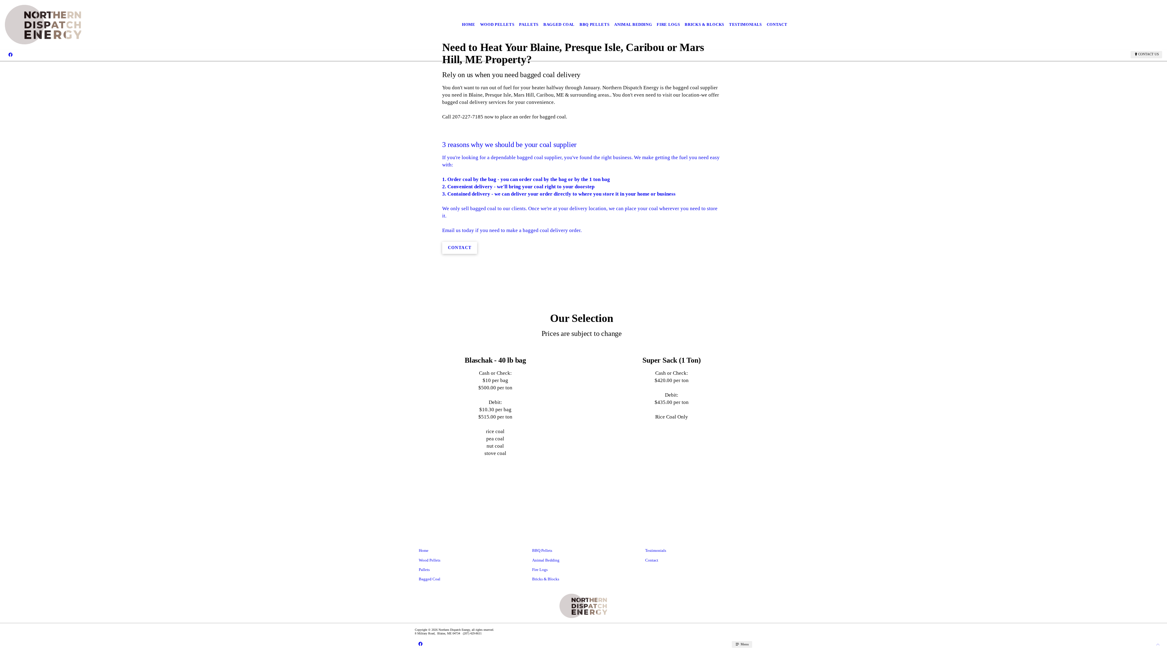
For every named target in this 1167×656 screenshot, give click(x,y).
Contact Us (1148, 54)
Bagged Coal (559, 24)
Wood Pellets (497, 24)
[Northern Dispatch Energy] (43, 24)
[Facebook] (10, 54)
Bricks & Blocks (704, 24)
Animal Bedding (633, 24)
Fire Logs (668, 24)
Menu (744, 644)
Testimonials (745, 24)
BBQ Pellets (594, 24)
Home (468, 24)
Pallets (529, 24)
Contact (777, 24)
